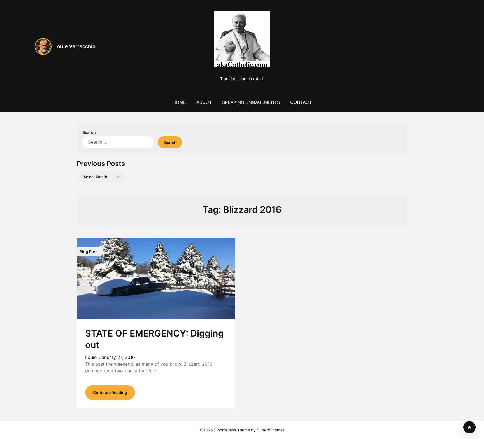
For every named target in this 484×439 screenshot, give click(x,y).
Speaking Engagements (251, 102)
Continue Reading (110, 392)
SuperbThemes (271, 430)
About (204, 102)
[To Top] (469, 427)
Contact (301, 102)
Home (179, 102)
